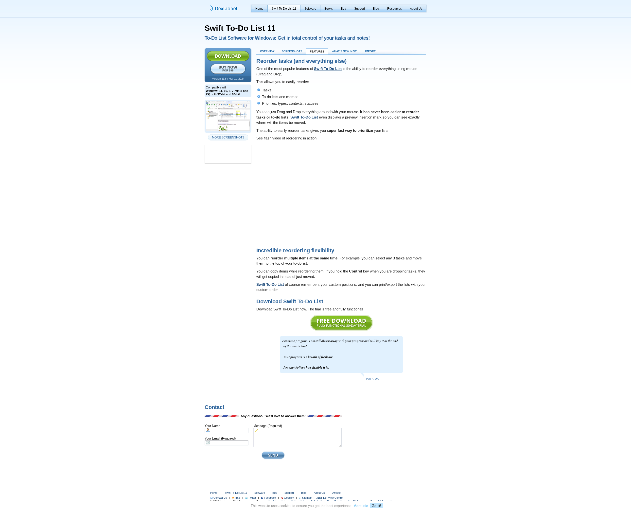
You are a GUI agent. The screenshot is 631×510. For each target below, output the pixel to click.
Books (328, 8)
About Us (416, 8)
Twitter (252, 497)
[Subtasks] (228, 131)
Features (317, 51)
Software (310, 8)
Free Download (228, 56)
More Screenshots (228, 137)
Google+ (289, 497)
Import (370, 51)
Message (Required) (267, 426)
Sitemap (307, 497)
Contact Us (220, 497)
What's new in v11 (345, 51)
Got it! (376, 505)
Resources (394, 8)
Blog (376, 8)
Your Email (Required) (220, 438)
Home (259, 8)
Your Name (212, 426)
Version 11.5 (219, 78)
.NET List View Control (329, 497)
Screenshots (292, 51)
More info (360, 505)
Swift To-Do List (328, 69)
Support (359, 8)
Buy (343, 8)
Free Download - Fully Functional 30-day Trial (341, 323)
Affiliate (336, 492)
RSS (237, 497)
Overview (267, 51)
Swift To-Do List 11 (284, 8)
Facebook (270, 497)
